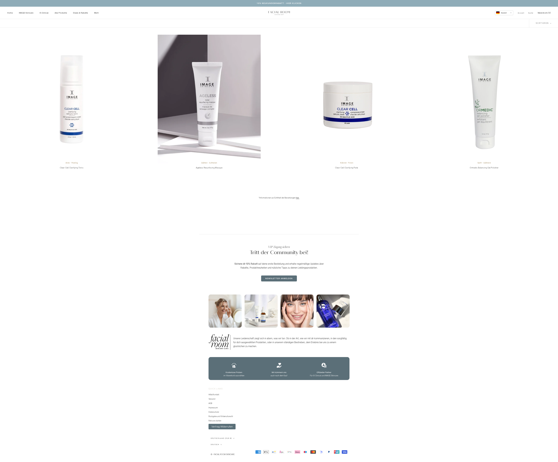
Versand (212, 399)
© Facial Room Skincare (225, 451)
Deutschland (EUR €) (221, 438)
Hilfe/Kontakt (214, 394)
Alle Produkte (61, 13)
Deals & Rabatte (80, 13)
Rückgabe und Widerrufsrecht (221, 416)
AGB (210, 403)
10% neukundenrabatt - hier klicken (279, 3)
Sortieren (542, 23)
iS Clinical (44, 13)
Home (10, 13)
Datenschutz (214, 412)
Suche (530, 13)
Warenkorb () (544, 13)
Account (521, 13)
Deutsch (215, 444)
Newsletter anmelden (279, 278)
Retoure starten (215, 421)
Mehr (96, 13)
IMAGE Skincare (26, 13)
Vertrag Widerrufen (222, 426)
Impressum (213, 408)
